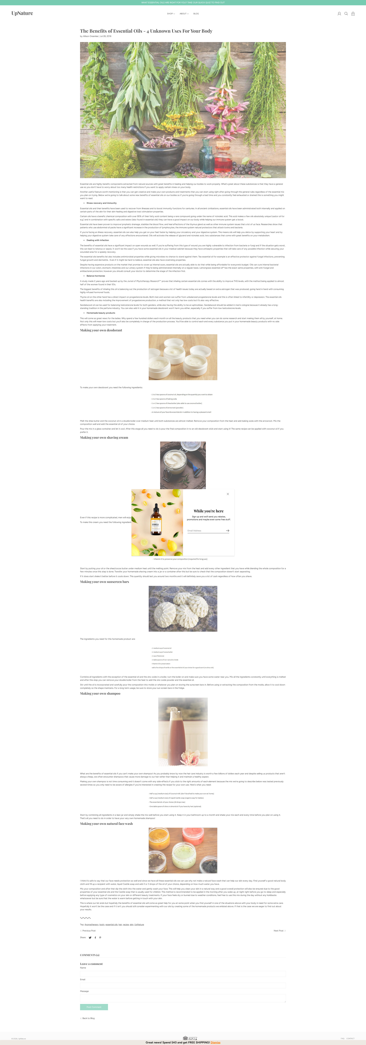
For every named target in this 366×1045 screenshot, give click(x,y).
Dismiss (215, 1042)
